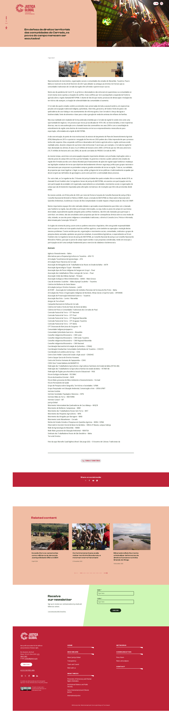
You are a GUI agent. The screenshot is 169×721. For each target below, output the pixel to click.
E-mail (99, 598)
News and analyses (122, 661)
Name (99, 590)
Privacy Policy (41, 682)
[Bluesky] (40, 676)
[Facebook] (29, 676)
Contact (120, 666)
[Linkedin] (37, 676)
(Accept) (45, 682)
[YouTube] (33, 676)
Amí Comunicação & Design (95, 705)
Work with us (71, 668)
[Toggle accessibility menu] (6, 27)
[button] (106, 573)
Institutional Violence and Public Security (77, 685)
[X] (25, 676)
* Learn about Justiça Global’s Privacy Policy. (57, 611)
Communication (123, 652)
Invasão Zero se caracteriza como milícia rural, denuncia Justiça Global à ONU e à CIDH (45, 555)
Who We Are (72, 652)
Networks (121, 645)
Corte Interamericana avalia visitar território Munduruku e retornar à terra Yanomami (87, 555)
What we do (73, 673)
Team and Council (73, 664)
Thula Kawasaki (106, 705)
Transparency (71, 661)
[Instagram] (21, 676)
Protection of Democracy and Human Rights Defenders (79, 680)
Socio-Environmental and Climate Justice (78, 691)
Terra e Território (92, 461)
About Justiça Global (73, 657)
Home (69, 645)
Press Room (120, 657)
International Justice (73, 695)
